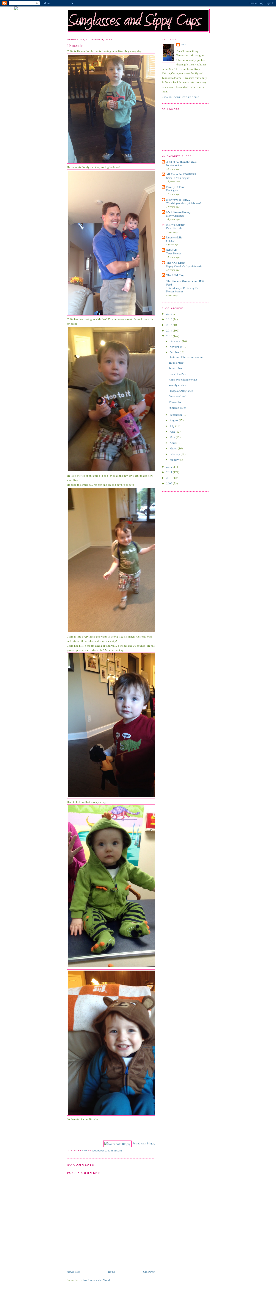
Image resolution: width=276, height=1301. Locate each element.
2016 (169, 319)
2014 (169, 330)
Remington (172, 190)
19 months (175, 402)
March (174, 448)
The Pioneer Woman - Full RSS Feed (185, 282)
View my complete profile (180, 97)
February (175, 454)
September (176, 415)
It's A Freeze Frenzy (178, 212)
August (174, 420)
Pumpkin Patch (177, 407)
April (173, 443)
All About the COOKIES (181, 174)
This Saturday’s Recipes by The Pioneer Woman (182, 289)
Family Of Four (175, 187)
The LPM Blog (175, 275)
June (173, 431)
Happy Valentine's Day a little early (184, 266)
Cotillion (170, 241)
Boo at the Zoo (177, 374)
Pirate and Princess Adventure (186, 357)
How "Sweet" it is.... (178, 199)
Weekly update (177, 385)
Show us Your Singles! (178, 177)
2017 (169, 314)
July (172, 426)
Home (111, 1272)
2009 (169, 483)
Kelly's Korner (175, 224)
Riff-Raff (171, 250)
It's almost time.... (175, 165)
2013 (169, 336)
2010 (169, 478)
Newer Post (73, 1272)
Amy (183, 44)
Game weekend (177, 396)
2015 (169, 325)
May (173, 437)
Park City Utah (174, 228)
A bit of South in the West (181, 162)
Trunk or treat (176, 363)
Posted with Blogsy (144, 1143)
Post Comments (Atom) (96, 1280)
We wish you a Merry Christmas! (183, 203)
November (176, 347)
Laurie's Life (174, 237)
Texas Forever (173, 253)
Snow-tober (175, 368)
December (176, 341)
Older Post (149, 1272)
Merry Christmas (175, 215)
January (174, 460)
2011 (169, 472)
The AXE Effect (175, 262)
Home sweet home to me (183, 379)
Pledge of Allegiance (181, 391)
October (175, 352)
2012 (169, 466)
